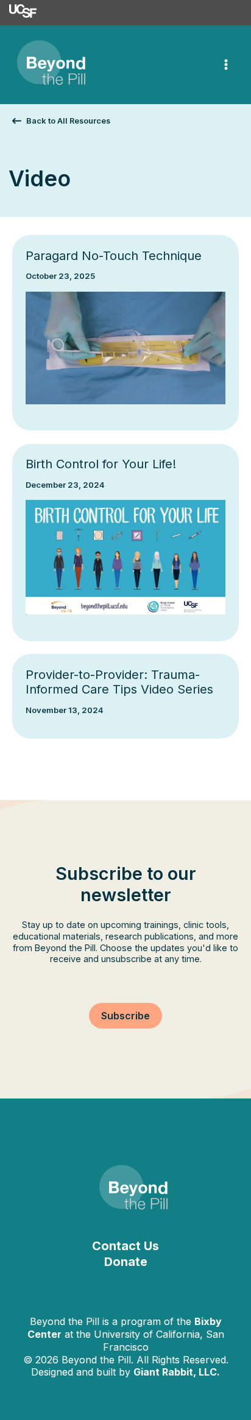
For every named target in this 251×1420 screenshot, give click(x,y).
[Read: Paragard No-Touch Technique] (126, 347)
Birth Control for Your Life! (101, 464)
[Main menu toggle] (226, 65)
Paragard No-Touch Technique (114, 255)
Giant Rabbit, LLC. (176, 1372)
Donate (125, 1261)
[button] (61, 120)
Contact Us (125, 1246)
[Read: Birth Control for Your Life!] (126, 556)
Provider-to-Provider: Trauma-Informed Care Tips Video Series (119, 682)
